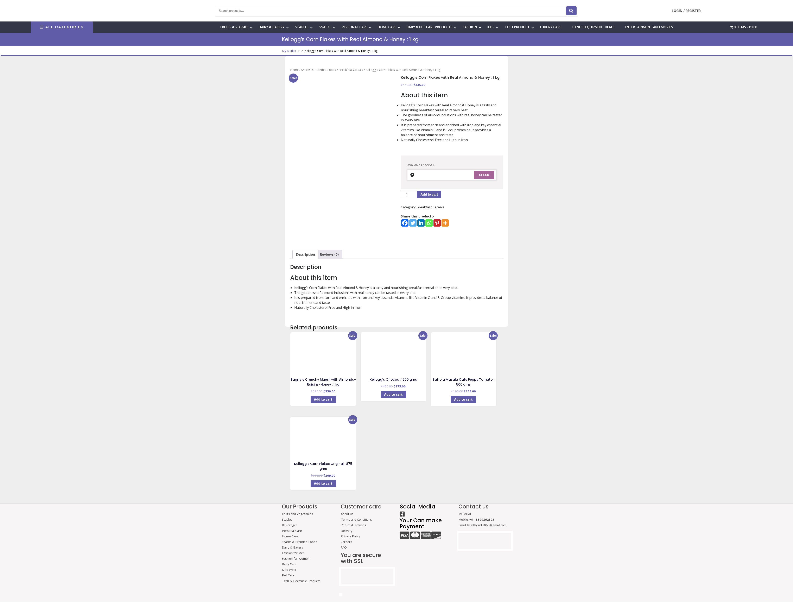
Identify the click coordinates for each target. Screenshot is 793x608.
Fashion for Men (293, 553)
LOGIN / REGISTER (686, 10)
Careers (346, 542)
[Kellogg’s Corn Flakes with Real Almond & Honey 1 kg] (341, 139)
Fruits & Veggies (234, 27)
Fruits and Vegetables (297, 514)
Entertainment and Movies (649, 27)
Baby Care (289, 564)
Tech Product (517, 27)
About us (347, 514)
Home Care (290, 536)
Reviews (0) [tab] (329, 254)
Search (571, 10)
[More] (445, 223)
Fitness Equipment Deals (593, 27)
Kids (490, 27)
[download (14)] (375, 223)
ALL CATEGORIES (64, 27)
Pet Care (288, 575)
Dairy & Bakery (272, 27)
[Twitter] (413, 223)
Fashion (470, 27)
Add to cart (429, 194)
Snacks (325, 27)
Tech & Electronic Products (301, 581)
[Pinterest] (437, 223)
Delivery (347, 530)
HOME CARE (387, 27)
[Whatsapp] (429, 223)
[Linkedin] (421, 223)
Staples (302, 27)
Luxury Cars (551, 27)
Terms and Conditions (356, 519)
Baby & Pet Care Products (429, 27)
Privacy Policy (350, 536)
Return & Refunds (353, 525)
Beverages (290, 525)
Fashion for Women (295, 558)
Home (294, 70)
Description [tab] (305, 254)
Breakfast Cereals (351, 70)
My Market (289, 51)
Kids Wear (289, 570)
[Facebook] (404, 223)
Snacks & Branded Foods (318, 70)
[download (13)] (341, 223)
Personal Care (354, 27)
